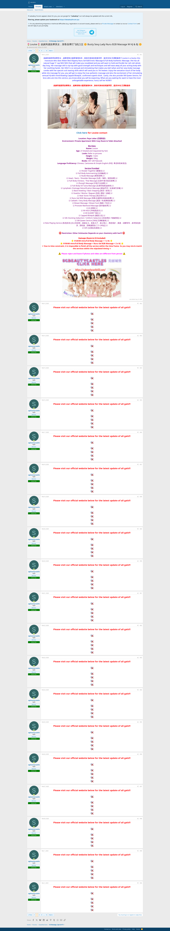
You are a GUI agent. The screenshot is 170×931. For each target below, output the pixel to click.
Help (133, 929)
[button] (53, 6)
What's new (48, 6)
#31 (141, 593)
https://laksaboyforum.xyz (45, 20)
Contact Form (132, 24)
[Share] (138, 55)
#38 (141, 818)
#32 (141, 625)
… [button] (44, 50)
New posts (30, 10)
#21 (141, 54)
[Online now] (34, 63)
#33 (141, 657)
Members (59, 6)
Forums (38, 6)
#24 (141, 368)
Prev (30, 50)
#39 (141, 851)
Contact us (107, 929)
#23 (141, 335)
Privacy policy (127, 929)
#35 (141, 722)
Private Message (107, 24)
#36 (141, 754)
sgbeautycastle (33, 47)
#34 (141, 690)
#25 (141, 400)
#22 (141, 303)
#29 (141, 529)
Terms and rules (116, 929)
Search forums (39, 10)
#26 (141, 432)
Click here (81, 132)
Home (30, 6)
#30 (141, 561)
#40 (141, 883)
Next (50, 50)
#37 (141, 786)
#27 (141, 464)
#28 (141, 496)
